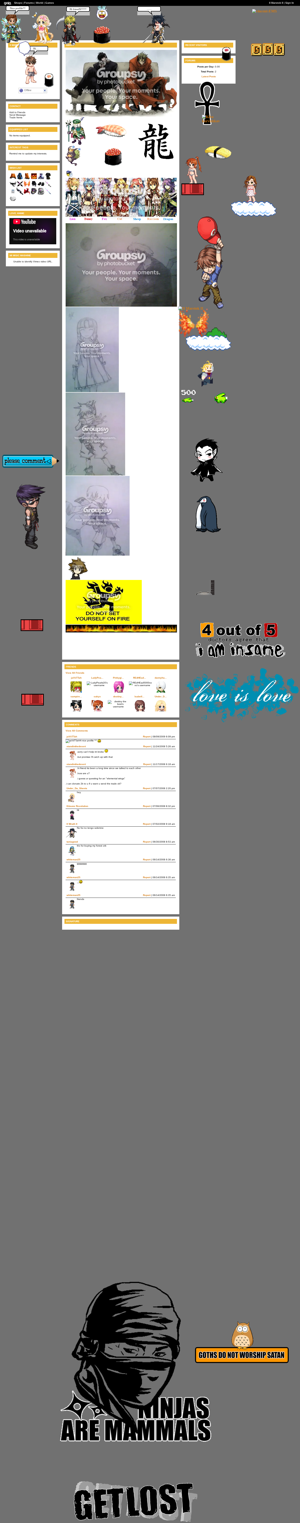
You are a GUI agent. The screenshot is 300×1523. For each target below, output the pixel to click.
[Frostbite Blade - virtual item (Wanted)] (48, 194)
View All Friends (75, 673)
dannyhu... (161, 677)
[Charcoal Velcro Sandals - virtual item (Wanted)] (41, 186)
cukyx (97, 696)
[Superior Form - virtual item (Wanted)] (34, 179)
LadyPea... (97, 677)
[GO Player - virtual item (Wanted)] (12, 194)
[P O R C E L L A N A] (40, 43)
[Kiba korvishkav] (216, 121)
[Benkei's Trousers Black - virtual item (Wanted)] (34, 186)
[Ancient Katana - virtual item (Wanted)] (48, 186)
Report (146, 736)
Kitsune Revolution (77, 806)
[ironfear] (68, 45)
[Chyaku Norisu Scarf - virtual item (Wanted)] (26, 194)
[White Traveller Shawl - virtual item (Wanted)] (12, 201)
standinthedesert (76, 746)
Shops (18, 2)
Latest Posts (209, 76)
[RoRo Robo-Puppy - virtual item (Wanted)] (41, 194)
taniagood (72, 841)
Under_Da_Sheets (77, 788)
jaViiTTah (76, 677)
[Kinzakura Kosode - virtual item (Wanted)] (48, 179)
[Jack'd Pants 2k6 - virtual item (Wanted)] (26, 179)
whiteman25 (73, 859)
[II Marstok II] (190, 308)
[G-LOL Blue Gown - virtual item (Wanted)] (19, 179)
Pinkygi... (118, 677)
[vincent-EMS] (264, 11)
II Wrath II (72, 824)
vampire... (76, 696)
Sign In (289, 2)
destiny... (118, 696)
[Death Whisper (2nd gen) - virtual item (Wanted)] (19, 194)
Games (49, 2)
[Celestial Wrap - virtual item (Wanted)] (41, 179)
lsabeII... (139, 696)
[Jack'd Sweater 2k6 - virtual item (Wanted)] (12, 179)
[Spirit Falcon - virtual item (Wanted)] (34, 194)
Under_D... (161, 696)
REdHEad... (139, 677)
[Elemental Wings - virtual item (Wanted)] (26, 186)
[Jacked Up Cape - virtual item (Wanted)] (12, 186)
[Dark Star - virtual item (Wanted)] (19, 186)
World (39, 2)
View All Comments (77, 730)
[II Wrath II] (156, 43)
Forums (29, 2)
